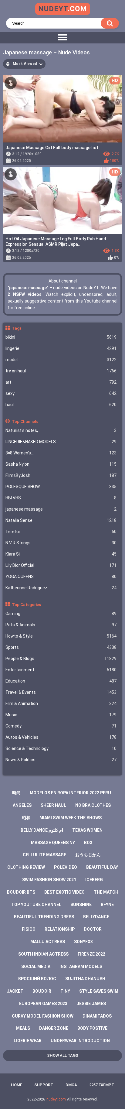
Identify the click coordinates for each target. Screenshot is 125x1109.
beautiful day (102, 867)
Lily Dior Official (61, 565)
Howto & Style (61, 636)
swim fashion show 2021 (49, 879)
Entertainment (61, 669)
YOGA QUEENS (61, 576)
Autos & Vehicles (61, 737)
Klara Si (61, 554)
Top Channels (25, 421)
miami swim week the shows (70, 817)
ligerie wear (28, 1040)
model (61, 359)
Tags (17, 328)
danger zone (53, 1028)
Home (16, 1085)
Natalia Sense (61, 520)
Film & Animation (61, 703)
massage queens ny (53, 842)
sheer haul (53, 805)
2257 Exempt (101, 1085)
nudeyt (62, 9)
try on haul (61, 370)
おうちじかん (88, 854)
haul (61, 404)
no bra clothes (93, 805)
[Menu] (62, 37)
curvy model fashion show (42, 1016)
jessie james (91, 1003)
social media (35, 966)
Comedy (61, 726)
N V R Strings (61, 542)
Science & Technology (61, 748)
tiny (65, 991)
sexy (61, 393)
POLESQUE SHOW (61, 486)
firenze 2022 (91, 954)
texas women (87, 830)
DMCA (71, 1085)
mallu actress (47, 941)
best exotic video (64, 892)
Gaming (61, 613)
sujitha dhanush (85, 978)
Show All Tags (62, 1055)
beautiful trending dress (44, 916)
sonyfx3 (83, 941)
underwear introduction (80, 1040)
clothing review (26, 867)
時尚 (16, 792)
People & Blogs (61, 658)
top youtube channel (36, 904)
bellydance (96, 916)
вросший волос (37, 978)
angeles (22, 805)
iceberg (94, 879)
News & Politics (61, 759)
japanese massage (61, 509)
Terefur (61, 531)
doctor (93, 929)
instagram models (80, 966)
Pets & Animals (61, 624)
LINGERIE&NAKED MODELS (61, 441)
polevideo (65, 867)
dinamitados (97, 1016)
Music (61, 714)
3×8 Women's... (61, 452)
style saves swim (98, 991)
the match (106, 892)
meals (23, 1028)
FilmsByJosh (61, 475)
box (88, 842)
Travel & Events (61, 692)
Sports (61, 647)
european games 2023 (43, 1003)
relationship (60, 929)
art (61, 382)
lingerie (61, 348)
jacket (15, 991)
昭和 (26, 817)
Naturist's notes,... (61, 430)
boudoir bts (21, 892)
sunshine (81, 904)
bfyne (107, 904)
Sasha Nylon (61, 464)
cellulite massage (44, 854)
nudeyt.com (56, 1099)
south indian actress (43, 954)
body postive (92, 1028)
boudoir (41, 991)
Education (61, 681)
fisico (28, 929)
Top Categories (26, 604)
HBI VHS (61, 497)
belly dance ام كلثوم (42, 830)
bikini (61, 337)
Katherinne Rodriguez (61, 587)
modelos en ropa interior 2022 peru (70, 792)
